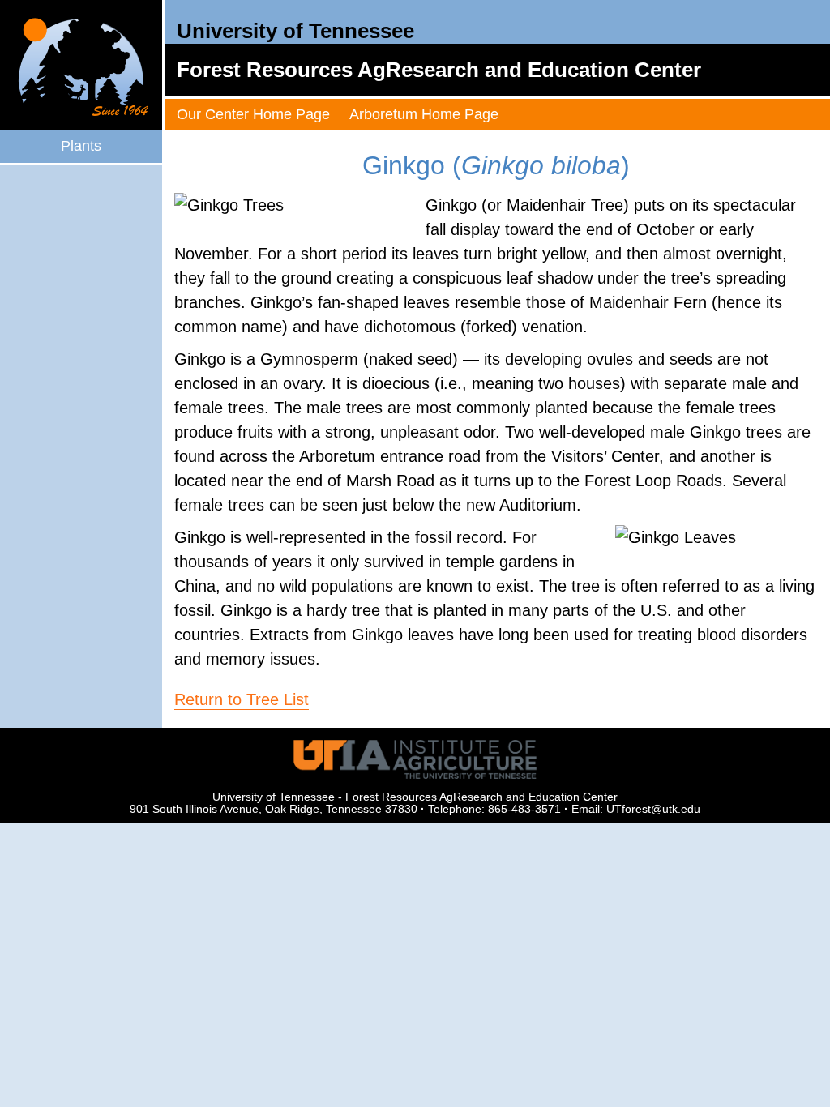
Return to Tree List (241, 699)
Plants (81, 146)
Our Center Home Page (253, 114)
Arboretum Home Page (423, 114)
